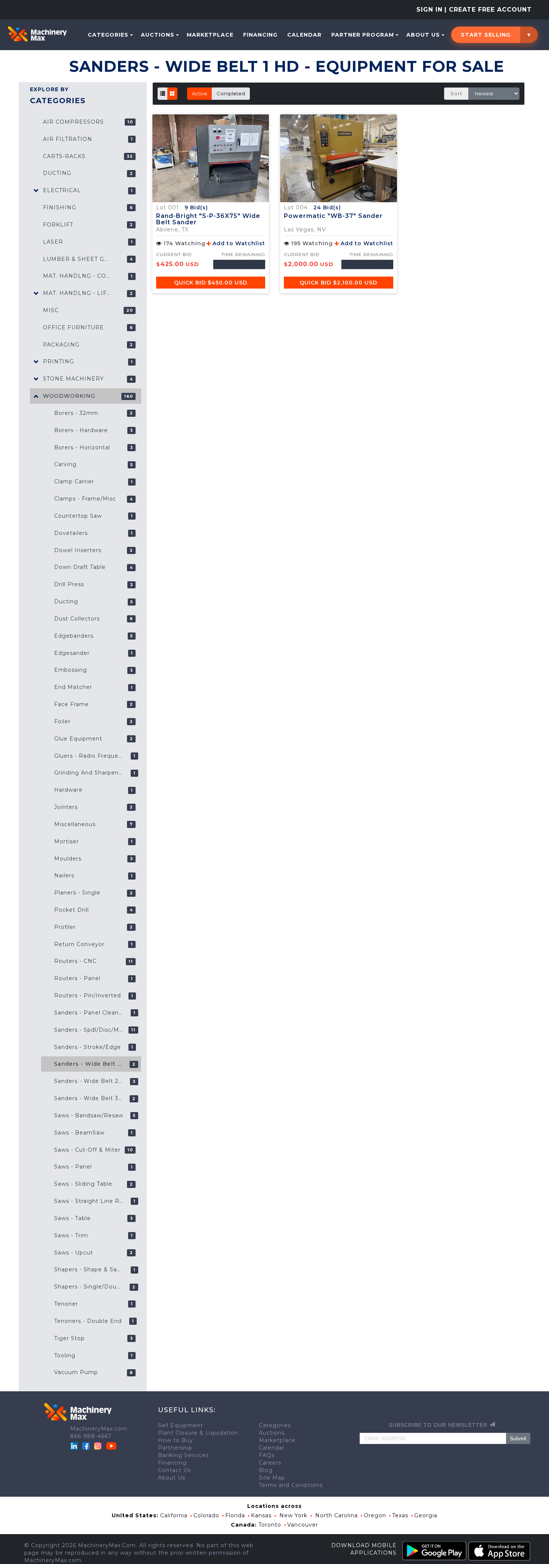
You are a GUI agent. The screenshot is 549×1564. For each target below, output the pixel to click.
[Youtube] (111, 1445)
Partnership (175, 1447)
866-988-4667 (91, 1436)
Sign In (429, 9)
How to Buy (175, 1440)
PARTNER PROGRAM (362, 34)
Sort (456, 93)
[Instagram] (98, 1445)
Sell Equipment (180, 1425)
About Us (423, 34)
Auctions (157, 34)
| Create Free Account (488, 9)
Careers (270, 1462)
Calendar (304, 34)
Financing (260, 34)
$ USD (210, 282)
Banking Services (183, 1455)
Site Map (272, 1477)
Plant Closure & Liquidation (198, 1432)
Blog (266, 1470)
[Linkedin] (75, 1445)
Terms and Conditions (291, 1485)
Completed (231, 93)
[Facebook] (86, 1445)
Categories (108, 34)
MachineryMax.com (98, 1428)
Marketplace (210, 34)
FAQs (266, 1455)
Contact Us (174, 1470)
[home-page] (37, 34)
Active (199, 93)
